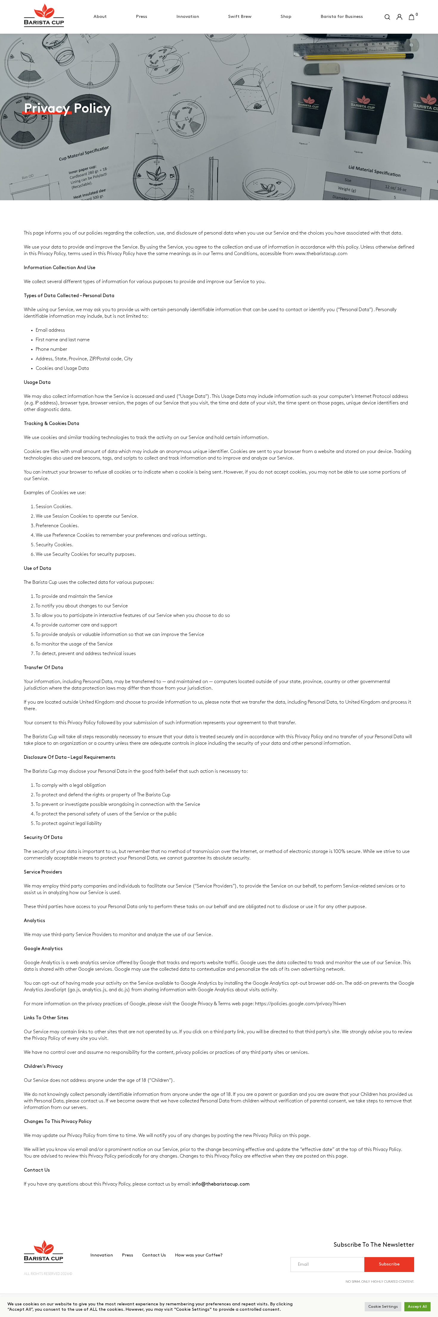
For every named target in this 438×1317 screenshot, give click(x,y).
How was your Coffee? (199, 1255)
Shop (286, 17)
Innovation (187, 17)
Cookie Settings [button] (383, 1306)
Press (141, 17)
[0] (411, 17)
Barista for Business (342, 17)
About (100, 17)
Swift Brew (239, 17)
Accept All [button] (417, 1306)
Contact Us (154, 1255)
